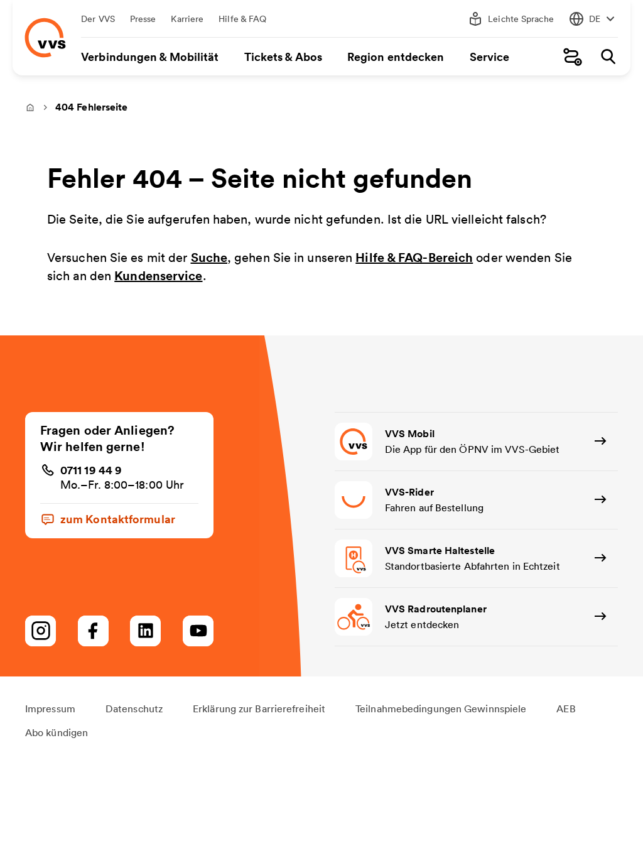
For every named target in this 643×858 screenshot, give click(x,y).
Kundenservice (158, 275)
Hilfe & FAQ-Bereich (414, 257)
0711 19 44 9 (91, 469)
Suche (209, 257)
